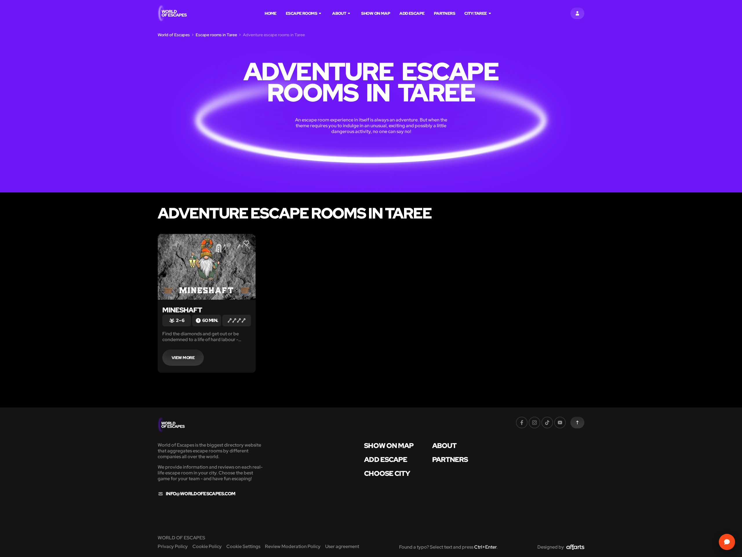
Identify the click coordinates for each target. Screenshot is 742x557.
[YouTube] (560, 422)
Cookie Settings (243, 546)
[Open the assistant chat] (727, 542)
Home (271, 13)
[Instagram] (534, 422)
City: (475, 13)
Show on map (375, 13)
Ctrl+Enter (485, 547)
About (339, 13)
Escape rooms (301, 13)
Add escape (411, 13)
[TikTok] (547, 422)
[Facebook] (522, 422)
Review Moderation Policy (293, 546)
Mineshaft (182, 309)
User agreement (342, 546)
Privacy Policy (173, 546)
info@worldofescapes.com (200, 494)
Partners (444, 13)
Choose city (387, 473)
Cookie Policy (207, 546)
